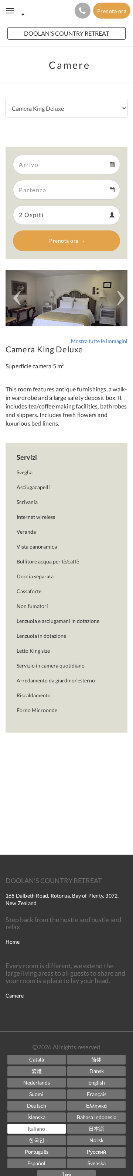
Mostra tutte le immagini (99, 341)
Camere (15, 995)
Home (13, 941)
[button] (15, 298)
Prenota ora (64, 241)
